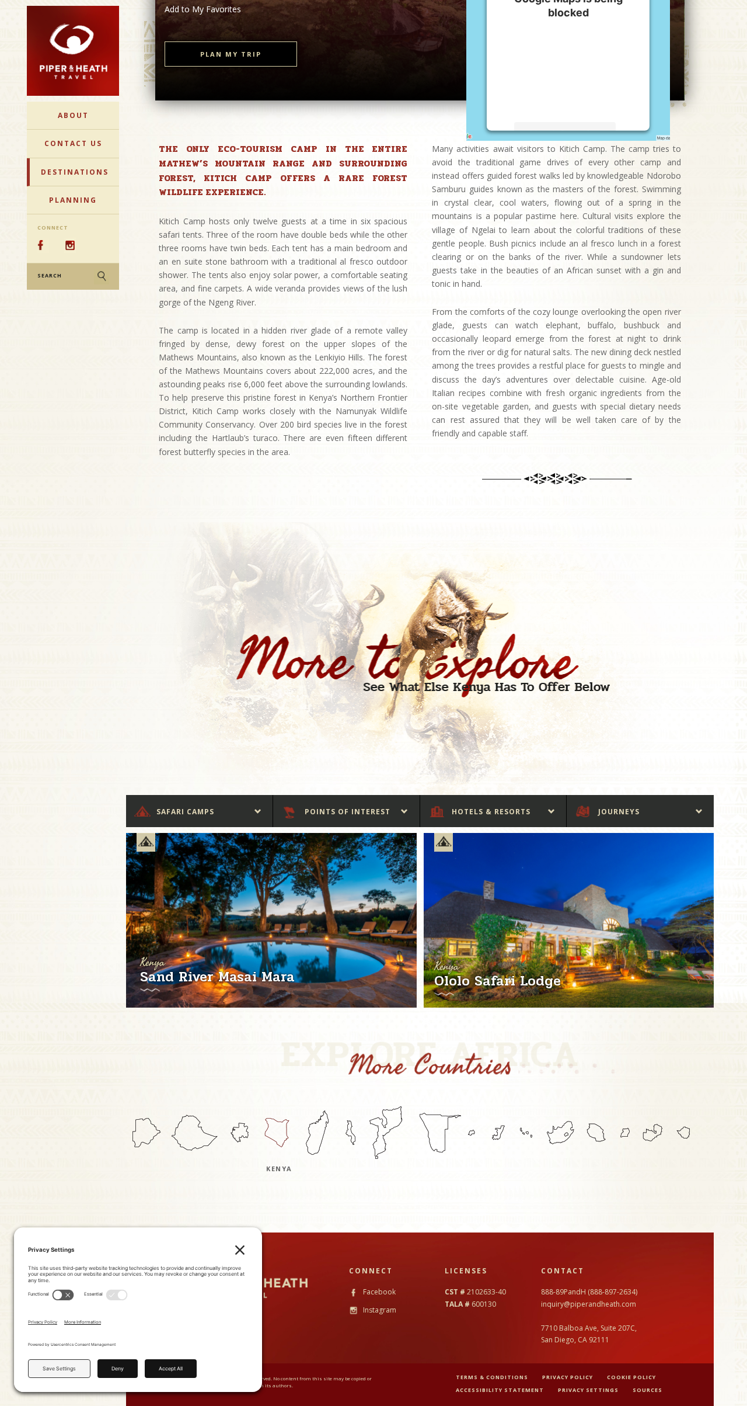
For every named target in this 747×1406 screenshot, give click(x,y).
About (73, 115)
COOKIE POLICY (631, 1377)
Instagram (378, 1310)
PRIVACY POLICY (567, 1377)
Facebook (378, 1292)
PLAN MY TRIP (230, 54)
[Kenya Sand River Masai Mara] (271, 920)
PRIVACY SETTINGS (588, 1390)
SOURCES (647, 1390)
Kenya (279, 1168)
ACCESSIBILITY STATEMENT (500, 1390)
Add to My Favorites (203, 9)
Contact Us (73, 143)
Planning (73, 200)
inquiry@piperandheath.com (588, 1304)
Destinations (75, 172)
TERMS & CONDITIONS (492, 1377)
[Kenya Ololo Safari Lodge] (569, 920)
